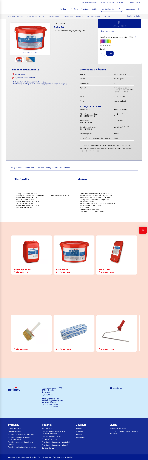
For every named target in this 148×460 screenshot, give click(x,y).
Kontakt (120, 2)
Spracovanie (29, 168)
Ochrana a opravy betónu (51, 436)
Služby (94, 9)
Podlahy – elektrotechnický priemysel (22, 447)
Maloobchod (80, 437)
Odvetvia (84, 9)
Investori (79, 434)
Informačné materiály (118, 428)
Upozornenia (65, 168)
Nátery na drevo (14, 428)
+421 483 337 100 (49, 403)
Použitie (74, 9)
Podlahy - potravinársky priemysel (21, 434)
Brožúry (103, 2)
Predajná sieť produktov (90, 2)
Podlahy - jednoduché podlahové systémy (20, 443)
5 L (102, 53)
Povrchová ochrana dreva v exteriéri (55, 442)
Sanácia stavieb (54, 16)
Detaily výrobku (16, 168)
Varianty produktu (119, 26)
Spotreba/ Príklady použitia (47, 168)
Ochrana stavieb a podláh (36, 16)
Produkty (64, 9)
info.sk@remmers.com (50, 399)
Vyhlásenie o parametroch (25, 78)
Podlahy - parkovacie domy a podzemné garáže (19, 438)
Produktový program (15, 16)
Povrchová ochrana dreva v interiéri (55, 445)
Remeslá (79, 428)
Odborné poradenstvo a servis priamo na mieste (124, 432)
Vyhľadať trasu (47, 395)
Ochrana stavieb (14, 431)
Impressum (47, 457)
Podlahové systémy (49, 439)
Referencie (111, 2)
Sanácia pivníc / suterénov (73, 16)
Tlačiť (138, 16)
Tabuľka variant (108, 31)
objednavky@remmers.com (52, 401)
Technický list (20, 74)
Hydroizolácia (47, 428)
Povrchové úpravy (93, 16)
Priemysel (79, 431)
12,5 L (110, 53)
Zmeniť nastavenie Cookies (62, 457)
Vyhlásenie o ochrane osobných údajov (22, 457)
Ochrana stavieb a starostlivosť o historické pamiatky (54, 432)
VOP (39, 457)
